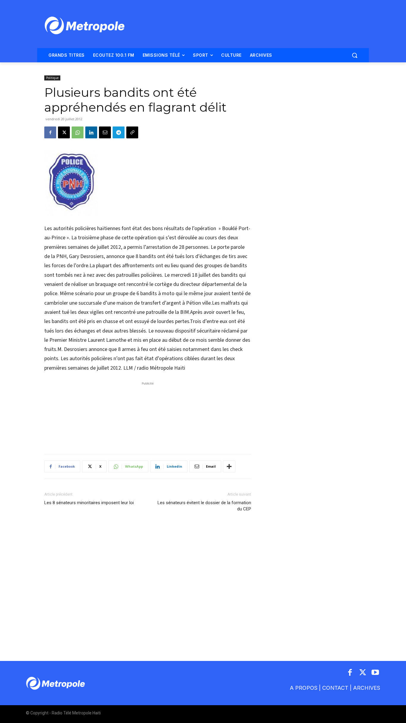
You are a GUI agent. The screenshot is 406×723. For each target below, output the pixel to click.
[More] (229, 466)
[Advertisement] (148, 415)
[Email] (105, 132)
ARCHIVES (366, 688)
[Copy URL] (132, 132)
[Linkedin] (91, 132)
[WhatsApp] (78, 132)
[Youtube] (375, 673)
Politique (52, 78)
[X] (64, 132)
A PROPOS (303, 688)
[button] (354, 55)
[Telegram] (119, 132)
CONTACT (335, 688)
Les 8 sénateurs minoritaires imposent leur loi (89, 502)
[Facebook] (50, 132)
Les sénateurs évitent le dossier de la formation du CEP (204, 506)
